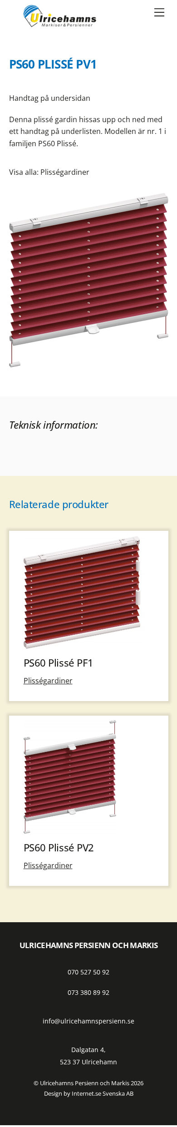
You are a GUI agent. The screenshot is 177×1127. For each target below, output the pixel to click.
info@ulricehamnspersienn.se (88, 1021)
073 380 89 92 (88, 992)
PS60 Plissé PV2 (59, 847)
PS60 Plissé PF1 (59, 662)
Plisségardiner (64, 172)
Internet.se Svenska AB (102, 1093)
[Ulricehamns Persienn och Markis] (59, 22)
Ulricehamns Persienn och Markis (84, 1083)
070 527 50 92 (88, 972)
